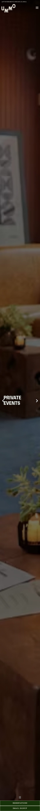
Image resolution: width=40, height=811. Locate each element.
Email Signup (20, 808)
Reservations (20, 803)
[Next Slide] (37, 405)
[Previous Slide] (3, 405)
